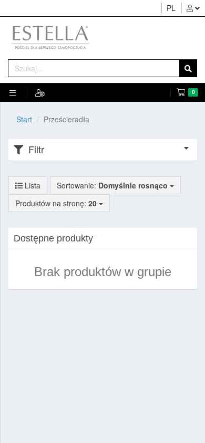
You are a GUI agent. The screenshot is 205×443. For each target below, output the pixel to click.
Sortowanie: (112, 185)
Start (24, 119)
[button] (193, 8)
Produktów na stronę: (57, 203)
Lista (31, 185)
